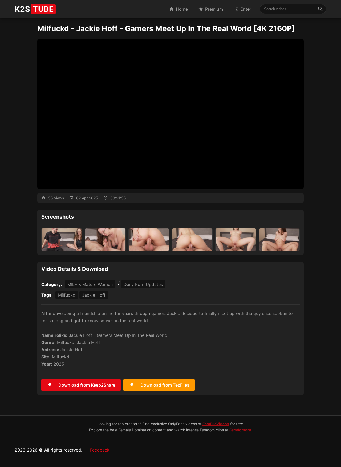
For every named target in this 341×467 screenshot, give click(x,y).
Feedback (99, 450)
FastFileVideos (215, 423)
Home (178, 9)
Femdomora (240, 430)
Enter (242, 9)
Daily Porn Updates (143, 284)
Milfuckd (66, 295)
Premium (210, 9)
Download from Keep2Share (81, 385)
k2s (34, 9)
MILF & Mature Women (90, 284)
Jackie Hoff (93, 295)
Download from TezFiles (159, 385)
